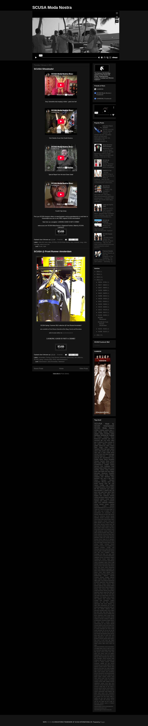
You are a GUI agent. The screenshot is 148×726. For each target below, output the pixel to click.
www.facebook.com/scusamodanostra (103, 706)
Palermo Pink (110, 584)
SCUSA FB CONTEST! (106, 186)
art (113, 607)
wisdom (102, 703)
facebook (100, 630)
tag (113, 691)
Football (111, 435)
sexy (71, 242)
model (108, 452)
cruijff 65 (100, 625)
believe (106, 610)
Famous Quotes (108, 251)
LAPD (95, 569)
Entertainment (109, 426)
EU (107, 539)
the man (103, 696)
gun (95, 442)
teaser (103, 693)
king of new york (104, 655)
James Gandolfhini (99, 562)
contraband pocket (99, 487)
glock (99, 635)
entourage (102, 628)
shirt (101, 500)
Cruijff (95, 531)
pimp (113, 666)
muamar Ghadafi (109, 661)
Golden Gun (106, 468)
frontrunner (63, 357)
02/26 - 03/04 (102, 304)
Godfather (107, 466)
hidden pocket (98, 643)
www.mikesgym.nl (98, 709)
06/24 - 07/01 (102, 282)
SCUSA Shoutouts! (44, 69)
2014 (98, 274)
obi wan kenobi (109, 663)
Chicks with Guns (101, 529)
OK (95, 584)
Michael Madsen (102, 579)
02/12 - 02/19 (102, 309)
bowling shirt (111, 613)
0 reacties (60, 239)
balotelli (102, 608)
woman (112, 506)
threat (107, 696)
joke (110, 651)
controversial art (98, 623)
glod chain (108, 635)
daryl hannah (97, 627)
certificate (106, 618)
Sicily (106, 475)
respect (104, 676)
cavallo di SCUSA (98, 618)
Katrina (112, 564)
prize (107, 671)
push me (100, 675)
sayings (96, 500)
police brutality (110, 668)
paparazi (96, 666)
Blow (108, 445)
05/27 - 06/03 (102, 287)
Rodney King (97, 588)
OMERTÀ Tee (107, 170)
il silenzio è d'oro (102, 442)
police (107, 430)
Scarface (106, 437)
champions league (105, 620)
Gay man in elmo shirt (105, 549)
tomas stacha (109, 504)
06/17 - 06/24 (102, 285)
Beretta (107, 524)
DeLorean (105, 534)
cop (105, 440)
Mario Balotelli (106, 572)
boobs (96, 483)
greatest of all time (98, 638)
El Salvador (111, 539)
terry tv (96, 694)
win (106, 701)
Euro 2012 (111, 540)
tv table (100, 699)
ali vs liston (111, 605)
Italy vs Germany (102, 560)
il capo (103, 452)
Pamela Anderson (98, 585)
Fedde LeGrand (104, 544)
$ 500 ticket (111, 507)
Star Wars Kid (110, 592)
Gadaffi (107, 464)
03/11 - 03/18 (102, 301)
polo (113, 497)
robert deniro (97, 678)
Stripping (96, 476)
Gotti (113, 554)
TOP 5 (110, 595)
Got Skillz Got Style (105, 554)
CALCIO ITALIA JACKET (107, 126)
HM (107, 555)
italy (110, 490)
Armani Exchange (105, 517)
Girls (101, 466)
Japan (105, 562)
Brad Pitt (112, 524)
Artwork (105, 521)
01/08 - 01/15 (102, 331)
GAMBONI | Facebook (103, 98)
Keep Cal (96, 565)
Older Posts (84, 368)
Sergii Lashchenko (98, 590)
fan (103, 630)
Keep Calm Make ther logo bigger (104, 471)
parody (101, 666)
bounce (106, 613)
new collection (78, 357)
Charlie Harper (101, 527)
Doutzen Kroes (98, 539)
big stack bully (98, 612)
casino (96, 485)
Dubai (104, 539)
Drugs (101, 447)
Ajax (109, 514)
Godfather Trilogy (109, 552)
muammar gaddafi (99, 663)
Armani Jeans (110, 519)
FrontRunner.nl (98, 464)
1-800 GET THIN (98, 509)
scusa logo (108, 683)
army (111, 607)
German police (98, 550)
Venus (96, 480)
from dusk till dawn (109, 631)
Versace (103, 480)
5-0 (111, 511)
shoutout (76, 242)
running (96, 681)
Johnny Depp (104, 469)
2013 (98, 277)
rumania (112, 678)
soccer (96, 454)
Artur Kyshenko (98, 521)
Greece (96, 555)
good (106, 637)
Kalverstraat (70, 357)
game (109, 633)
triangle (96, 699)
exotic (95, 630)
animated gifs (106, 438)
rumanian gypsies (98, 679)
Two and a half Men (107, 478)
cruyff (104, 625)
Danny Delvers (110, 532)
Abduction (101, 514)
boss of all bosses (98, 613)
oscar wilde (104, 665)
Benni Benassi (101, 524)
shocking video (107, 684)
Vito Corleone (110, 602)
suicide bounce (106, 689)
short (113, 684)
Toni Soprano (98, 598)
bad (113, 482)
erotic (112, 628)
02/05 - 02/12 (102, 312)
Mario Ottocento (102, 574)
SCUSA (54, 242)
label (95, 656)
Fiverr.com (97, 545)
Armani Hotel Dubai (102, 519)
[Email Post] (65, 239)
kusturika (112, 655)
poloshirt (96, 499)
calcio (112, 449)
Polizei (112, 585)
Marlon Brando (110, 574)
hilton (103, 643)
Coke (112, 433)
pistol (112, 452)
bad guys (107, 449)
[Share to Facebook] (75, 240)
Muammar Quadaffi (108, 473)
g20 (102, 633)
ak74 (109, 482)
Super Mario (105, 595)
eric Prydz (108, 628)
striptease (111, 502)
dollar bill (41, 242)
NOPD (97, 582)
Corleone (108, 529)
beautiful (102, 610)
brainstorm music (102, 615)
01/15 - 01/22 (102, 329)
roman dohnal (110, 499)
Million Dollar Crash (99, 580)
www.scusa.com (45, 244)
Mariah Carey (98, 572)
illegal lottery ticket (101, 648)
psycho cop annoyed (105, 673)
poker (102, 497)
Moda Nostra (103, 432)
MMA (107, 570)
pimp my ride (97, 668)
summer (112, 689)
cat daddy (107, 617)
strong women (99, 504)
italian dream (108, 650)
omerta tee (97, 497)
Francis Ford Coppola (106, 545)
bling (104, 612)
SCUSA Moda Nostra (52, 7)
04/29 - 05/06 (102, 290)
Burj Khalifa (102, 526)
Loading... (97, 345)
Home (61, 368)
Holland (112, 557)
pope (95, 670)
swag (81, 242)
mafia (112, 658)
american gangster (99, 607)
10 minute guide (108, 509)
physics (105, 666)
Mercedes (97, 473)
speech (100, 688)
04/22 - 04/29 (102, 293)
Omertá (99, 584)
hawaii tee (111, 641)
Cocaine (107, 433)
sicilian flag (102, 686)
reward (109, 676)
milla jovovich (102, 660)
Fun (113, 545)
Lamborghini (109, 569)
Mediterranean (97, 575)
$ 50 (106, 507)
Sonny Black (111, 590)
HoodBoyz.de (97, 559)
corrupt (96, 625)
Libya (99, 570)
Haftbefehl (96, 557)
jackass (99, 651)
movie (95, 661)
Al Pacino (98, 437)
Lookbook (103, 570)
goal (113, 635)
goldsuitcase (101, 637)
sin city (107, 686)
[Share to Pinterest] (77, 240)
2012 (98, 280)
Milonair (106, 580)
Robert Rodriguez (109, 587)
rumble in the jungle (109, 679)
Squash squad (103, 592)
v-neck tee (102, 454)
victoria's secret (110, 699)
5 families (106, 511)
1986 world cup (98, 511)
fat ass (106, 630)
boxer (95, 615)
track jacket (106, 698)
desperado (104, 627)
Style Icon (99, 595)
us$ (104, 699)
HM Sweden (111, 555)
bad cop (96, 608)
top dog (100, 698)
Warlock (110, 603)
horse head (109, 643)
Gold (106, 447)
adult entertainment (102, 605)
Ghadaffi (104, 550)
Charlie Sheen (98, 459)
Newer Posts (38, 368)
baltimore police (110, 608)
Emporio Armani (105, 540)
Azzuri (109, 521)
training (112, 698)
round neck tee (105, 678)
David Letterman (98, 534)
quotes (102, 499)
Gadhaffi (96, 547)
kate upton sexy (108, 494)
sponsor (104, 688)
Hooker (104, 559)
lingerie (96, 495)
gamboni (105, 633)
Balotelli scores (102, 522)
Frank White (101, 463)
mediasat (96, 660)
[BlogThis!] (71, 240)
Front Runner (55, 357)
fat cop (110, 630)
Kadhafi (112, 469)
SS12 (54, 359)
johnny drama (104, 651)
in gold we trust (110, 648)
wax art (96, 701)
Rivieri (103, 587)
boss (113, 612)
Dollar (101, 537)
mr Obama (101, 661)
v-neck (104, 506)
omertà (96, 665)
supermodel (101, 691)
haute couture (102, 641)
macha (104, 658)
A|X (113, 521)
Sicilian (101, 475)
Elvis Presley (97, 540)
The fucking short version (107, 597)
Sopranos (96, 592)
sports (108, 688)
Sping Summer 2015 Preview (107, 145)
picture (109, 666)
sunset (96, 691)
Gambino (102, 547)
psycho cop (97, 673)
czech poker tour (110, 625)
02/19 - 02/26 (102, 307)
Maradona (111, 570)
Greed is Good (102, 555)
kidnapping (97, 655)
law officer (99, 656)
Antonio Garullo (110, 516)
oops (99, 665)
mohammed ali (110, 660)
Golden (100, 468)
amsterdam (42, 357)
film (98, 489)
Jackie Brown (110, 560)
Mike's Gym (111, 579)
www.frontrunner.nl (67, 333)
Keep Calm (102, 565)
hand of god (100, 640)
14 (113, 509)
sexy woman (100, 684)
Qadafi (96, 475)
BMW (95, 522)
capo (95, 617)
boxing (101, 483)
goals (95, 637)
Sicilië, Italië (42, 246)
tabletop (110, 691)
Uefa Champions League (107, 600)
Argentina (96, 517)
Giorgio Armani (110, 550)
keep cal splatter (109, 653)
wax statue (101, 701)
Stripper (112, 475)
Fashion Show (104, 461)
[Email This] (70, 240)
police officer (102, 444)
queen (99, 676)
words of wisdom (109, 703)
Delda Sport (111, 534)
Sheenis (106, 590)
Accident (106, 514)
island (103, 650)
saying (102, 683)
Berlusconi (102, 445)
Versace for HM (99, 602)
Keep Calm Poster (109, 565)
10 (103, 509)
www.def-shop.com (99, 456)
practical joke (107, 670)
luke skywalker (98, 658)
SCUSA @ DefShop (106, 161)
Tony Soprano (107, 598)
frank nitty (101, 631)
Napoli (101, 582)
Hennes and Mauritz (105, 557)
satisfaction (97, 683)
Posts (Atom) (65, 373)
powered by (100, 670)
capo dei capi (109, 483)
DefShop (97, 435)
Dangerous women (103, 531)
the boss (108, 694)
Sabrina (112, 588)
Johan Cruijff (111, 562)
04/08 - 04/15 (102, 296)
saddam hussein (110, 681)
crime (96, 430)
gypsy (109, 638)
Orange (104, 584)
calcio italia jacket (100, 451)
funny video (48, 242)
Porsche (96, 587)
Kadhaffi (96, 564)
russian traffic (101, 681)
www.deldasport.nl (98, 704)
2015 (98, 271)
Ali (111, 514)
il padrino (106, 490)
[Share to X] (73, 240)
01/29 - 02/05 (102, 315)
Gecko (112, 549)
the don (112, 694)
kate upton (107, 492)
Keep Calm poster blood (101, 567)
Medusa (106, 575)
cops (99, 452)
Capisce (108, 526)
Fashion (48, 357)
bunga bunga (110, 615)
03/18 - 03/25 (102, 298)
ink (95, 650)
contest (112, 485)
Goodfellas (97, 554)
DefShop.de (104, 435)
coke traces (100, 622)
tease (99, 693)
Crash (112, 529)
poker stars (108, 497)
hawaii (107, 641)
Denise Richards (98, 536)
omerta (112, 495)
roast (113, 676)
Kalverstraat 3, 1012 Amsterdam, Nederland (51, 361)
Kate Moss (107, 564)
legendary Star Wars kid (108, 656)
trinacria (96, 506)
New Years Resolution (108, 582)
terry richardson (110, 693)
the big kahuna (102, 694)
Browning (96, 526)
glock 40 (103, 635)
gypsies (105, 638)
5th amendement (105, 457)
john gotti (101, 492)
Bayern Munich (110, 522)
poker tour (104, 668)
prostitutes (111, 671)
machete (109, 658)
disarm (109, 627)
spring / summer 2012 (45, 359)
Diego (104, 536)
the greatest (97, 696)
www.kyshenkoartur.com (100, 708)
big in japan (111, 610)
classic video (98, 433)
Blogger (102, 722)
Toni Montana (105, 476)
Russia (104, 588)
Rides (100, 587)
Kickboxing (111, 567)
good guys (111, 637)
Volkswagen (97, 603)
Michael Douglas (104, 577)
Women (111, 432)
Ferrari (112, 544)
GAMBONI (99, 89)
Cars (112, 457)
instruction (98, 650)
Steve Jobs (97, 593)
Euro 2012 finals (98, 542)
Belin (95, 524)
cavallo (112, 617)
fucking (98, 633)
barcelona (96, 610)
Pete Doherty (107, 585)
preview (103, 671)
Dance (106, 459)
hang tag (107, 640)
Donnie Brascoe (110, 537)
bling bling (108, 612)
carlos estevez (101, 617)
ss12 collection (102, 502)
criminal (108, 487)
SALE (108, 588)
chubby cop (104, 485)
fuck (95, 633)
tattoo (95, 693)
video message (109, 454)
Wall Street (104, 603)
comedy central (110, 622)
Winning (104, 482)
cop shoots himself (109, 623)
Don (104, 537)
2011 (98, 335)
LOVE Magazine (102, 569)
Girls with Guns (99, 552)
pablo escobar (110, 665)
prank (99, 671)
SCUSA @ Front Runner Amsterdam (52, 251)
